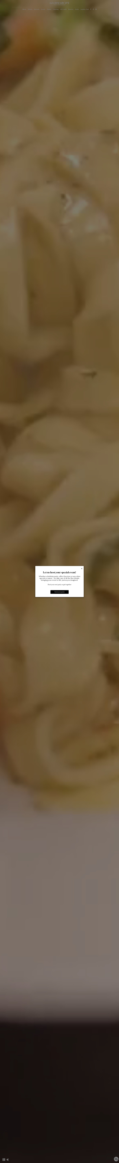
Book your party (60, 592)
